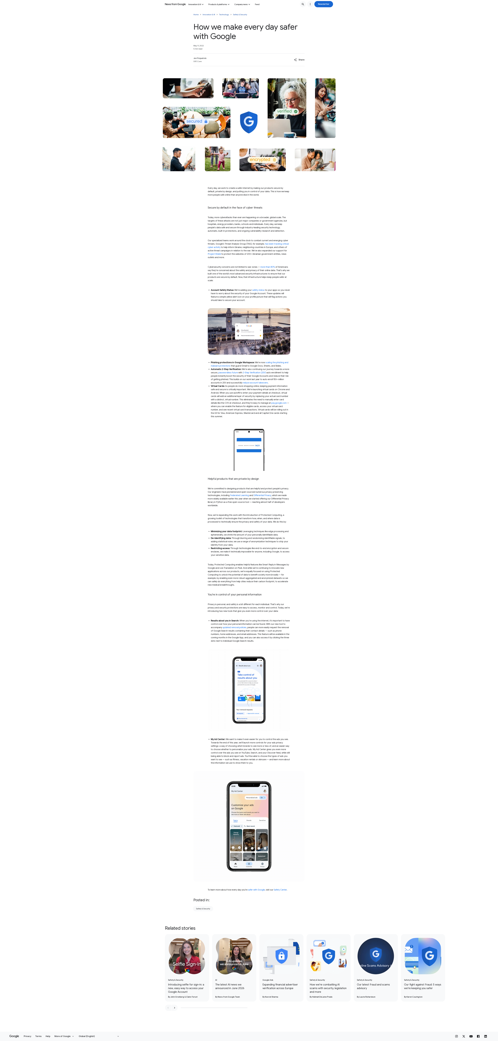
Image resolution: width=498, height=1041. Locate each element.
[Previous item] (168, 1008)
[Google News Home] (175, 4)
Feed (257, 4)
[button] (323, 4)
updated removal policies (234, 627)
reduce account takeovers (255, 382)
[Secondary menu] (310, 4)
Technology (224, 14)
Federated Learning (239, 495)
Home (196, 14)
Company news (241, 4)
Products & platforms (217, 4)
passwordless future (228, 372)
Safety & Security (240, 14)
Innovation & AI (194, 4)
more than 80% (267, 267)
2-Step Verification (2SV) (254, 372)
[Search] (303, 4)
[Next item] (174, 1008)
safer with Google (256, 890)
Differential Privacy (262, 495)
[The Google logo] (14, 1036)
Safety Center (280, 890)
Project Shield (214, 254)
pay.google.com (279, 403)
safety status (258, 290)
